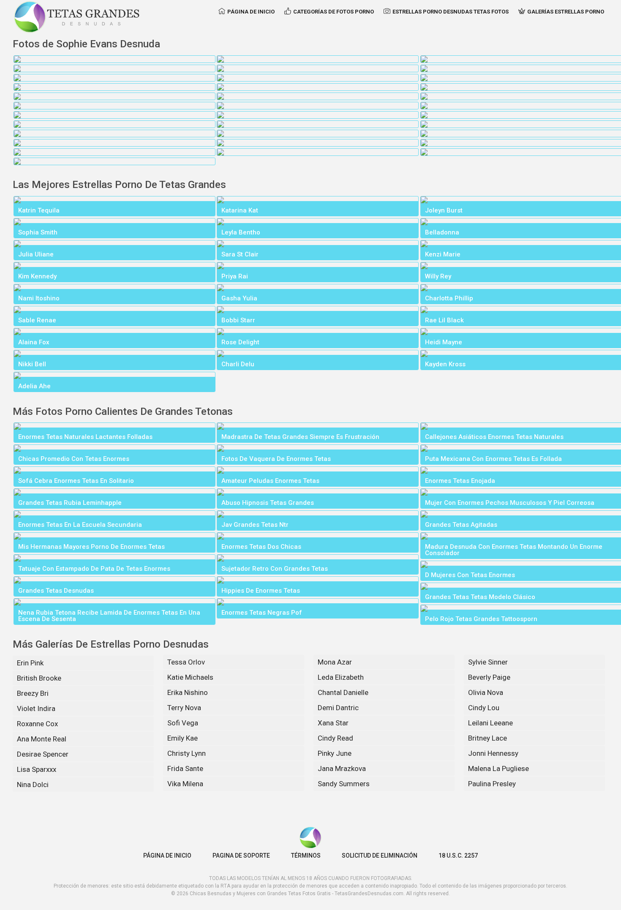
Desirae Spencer (42, 754)
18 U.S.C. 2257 (458, 855)
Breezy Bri (33, 693)
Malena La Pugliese (498, 768)
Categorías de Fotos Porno (333, 11)
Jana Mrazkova (342, 768)
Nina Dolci (33, 784)
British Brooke (39, 678)
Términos (306, 855)
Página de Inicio (251, 11)
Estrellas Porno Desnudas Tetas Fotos (450, 11)
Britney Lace (487, 738)
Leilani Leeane (490, 723)
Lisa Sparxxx (36, 769)
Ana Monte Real (41, 739)
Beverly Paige (489, 677)
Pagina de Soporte (241, 855)
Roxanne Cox (37, 723)
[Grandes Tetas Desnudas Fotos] (77, 17)
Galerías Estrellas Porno (565, 11)
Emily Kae (182, 738)
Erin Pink (30, 663)
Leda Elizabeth (341, 677)
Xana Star (333, 723)
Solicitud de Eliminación (379, 855)
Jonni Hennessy (493, 753)
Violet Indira (36, 708)
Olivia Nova (485, 692)
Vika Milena (185, 783)
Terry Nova (184, 707)
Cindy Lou (483, 707)
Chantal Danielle (343, 692)
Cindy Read (335, 738)
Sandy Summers (344, 783)
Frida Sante (185, 768)
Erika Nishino (187, 692)
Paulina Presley (492, 783)
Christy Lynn (186, 753)
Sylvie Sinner (488, 662)
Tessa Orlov (186, 662)
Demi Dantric (338, 707)
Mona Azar (335, 662)
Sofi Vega (182, 723)
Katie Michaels (190, 677)
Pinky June (334, 753)
